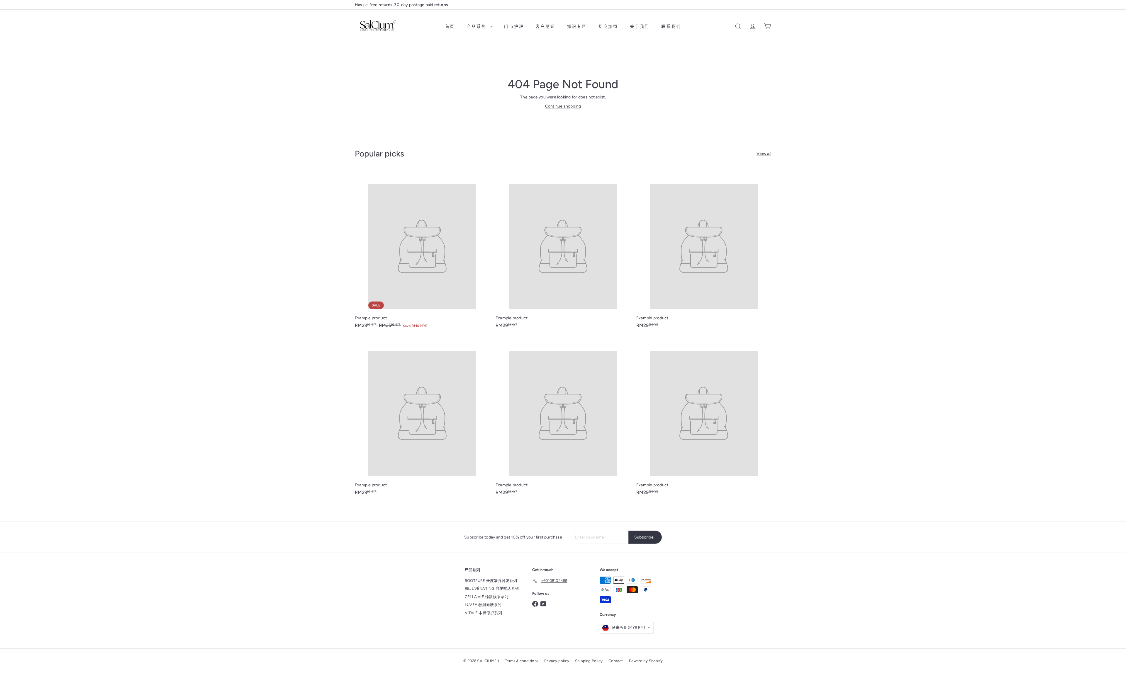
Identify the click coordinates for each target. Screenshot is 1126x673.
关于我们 (640, 26)
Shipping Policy (589, 661)
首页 (450, 26)
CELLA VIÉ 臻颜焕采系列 (486, 596)
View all (764, 153)
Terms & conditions (521, 661)
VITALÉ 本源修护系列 (483, 613)
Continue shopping (563, 106)
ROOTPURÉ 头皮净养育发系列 (491, 580)
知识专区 (577, 26)
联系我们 (671, 26)
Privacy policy (556, 661)
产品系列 (477, 26)
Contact (615, 661)
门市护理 (514, 26)
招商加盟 (608, 26)
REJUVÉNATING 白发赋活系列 (492, 588)
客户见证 (545, 26)
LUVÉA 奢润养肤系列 (483, 604)
